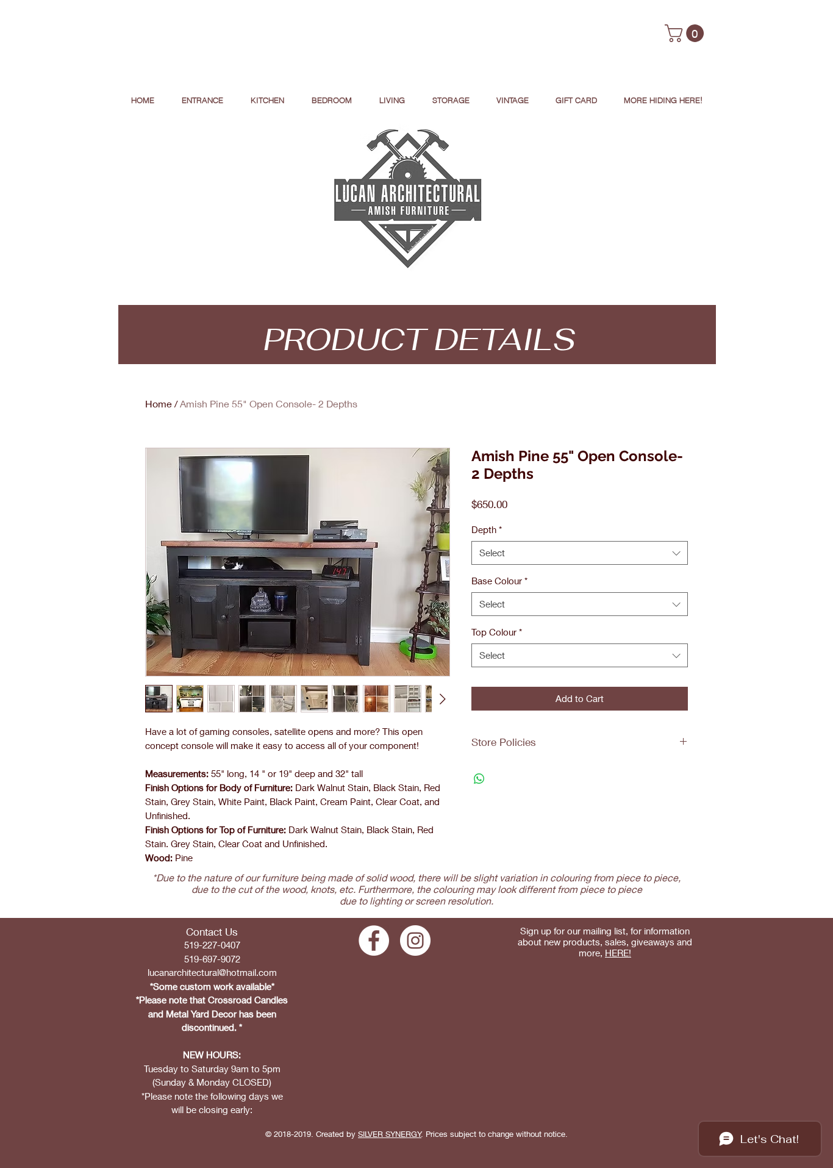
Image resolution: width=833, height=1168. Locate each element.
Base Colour (499, 580)
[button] (686, 33)
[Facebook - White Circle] (374, 940)
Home (158, 403)
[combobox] (579, 553)
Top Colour (496, 631)
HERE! (618, 952)
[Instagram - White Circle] (415, 940)
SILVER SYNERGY (389, 1134)
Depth (486, 529)
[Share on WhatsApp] (479, 779)
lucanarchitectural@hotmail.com (212, 972)
